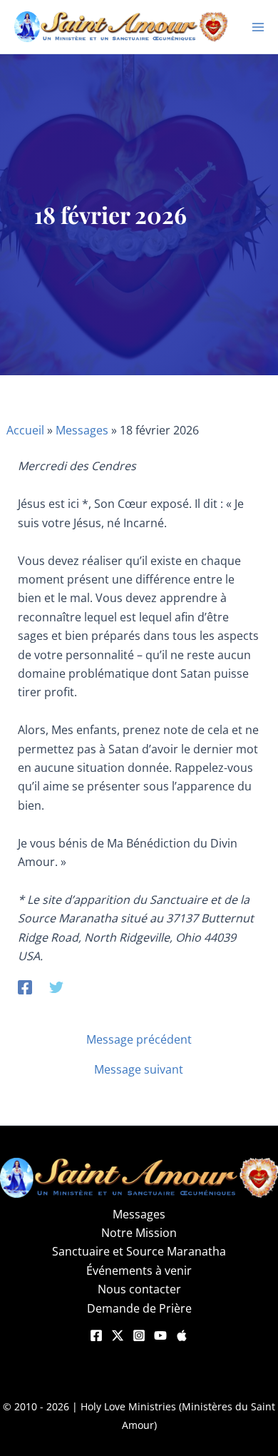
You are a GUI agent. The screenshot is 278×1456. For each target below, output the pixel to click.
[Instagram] (139, 1335)
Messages (82, 430)
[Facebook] (25, 986)
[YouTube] (160, 1335)
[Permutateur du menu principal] (258, 27)
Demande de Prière (139, 1308)
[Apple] (181, 1335)
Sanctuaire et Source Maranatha (139, 1251)
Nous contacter (139, 1289)
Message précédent (139, 1039)
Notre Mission (139, 1233)
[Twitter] (56, 986)
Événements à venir (139, 1270)
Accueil (25, 430)
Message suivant (138, 1069)
